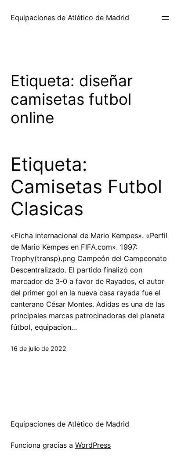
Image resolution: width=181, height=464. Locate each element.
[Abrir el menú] (165, 18)
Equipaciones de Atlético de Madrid (70, 17)
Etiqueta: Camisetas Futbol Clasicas (86, 186)
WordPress (93, 445)
